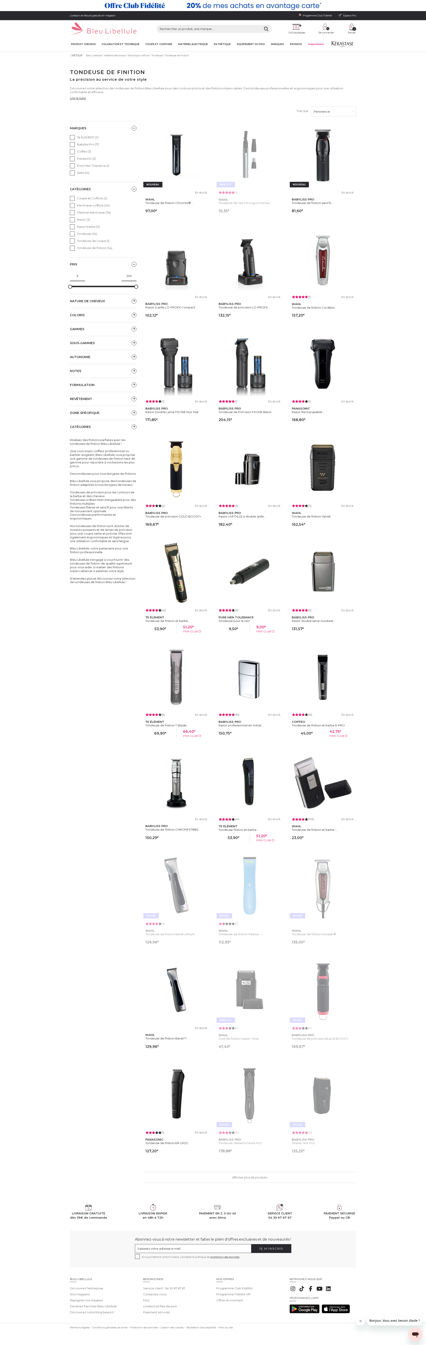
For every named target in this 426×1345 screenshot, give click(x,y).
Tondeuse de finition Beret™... (167, 1038)
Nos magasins (80, 1294)
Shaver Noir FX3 (303, 1143)
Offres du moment (229, 1300)
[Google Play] (305, 1312)
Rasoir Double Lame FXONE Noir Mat (172, 412)
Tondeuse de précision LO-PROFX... (244, 307)
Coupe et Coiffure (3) (92, 198)
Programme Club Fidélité (234, 1288)
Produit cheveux (83, 44)
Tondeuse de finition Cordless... (314, 307)
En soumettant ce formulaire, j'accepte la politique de (190, 1257)
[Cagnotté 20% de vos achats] (213, 5)
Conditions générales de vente (110, 1327)
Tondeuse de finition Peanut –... (241, 934)
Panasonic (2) (86, 158)
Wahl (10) (83, 172)
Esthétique (222, 44)
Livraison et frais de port (160, 1306)
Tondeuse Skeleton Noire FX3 (240, 1143)
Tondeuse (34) (87, 233)
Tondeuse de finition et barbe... (167, 621)
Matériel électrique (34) (94, 212)
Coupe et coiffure (158, 44)
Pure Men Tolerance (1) (93, 165)
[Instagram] (293, 1291)
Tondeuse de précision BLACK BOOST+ (320, 1038)
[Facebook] (310, 1291)
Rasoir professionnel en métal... (241, 725)
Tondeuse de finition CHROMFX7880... (172, 829)
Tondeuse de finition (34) (94, 248)
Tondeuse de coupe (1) (93, 241)
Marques (277, 44)
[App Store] (336, 1312)
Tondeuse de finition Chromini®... (169, 203)
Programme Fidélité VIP (233, 1294)
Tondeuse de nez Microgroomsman (244, 203)
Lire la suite (78, 98)
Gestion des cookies (172, 1327)
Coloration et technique (120, 44)
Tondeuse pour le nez (234, 621)
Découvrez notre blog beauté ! (92, 1312)
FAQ (146, 1300)
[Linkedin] (328, 1291)
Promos (296, 44)
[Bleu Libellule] (103, 28)
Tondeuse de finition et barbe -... (315, 829)
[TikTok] (301, 1291)
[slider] (70, 287)
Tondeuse (157, 55)
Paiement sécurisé (156, 1312)
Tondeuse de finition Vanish (311, 516)
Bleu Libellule (94, 55)
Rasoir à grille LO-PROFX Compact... (171, 307)
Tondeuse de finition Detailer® (314, 934)
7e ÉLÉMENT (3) (88, 137)
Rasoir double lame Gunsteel (312, 621)
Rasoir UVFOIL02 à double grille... (242, 516)
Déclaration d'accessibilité (201, 1327)
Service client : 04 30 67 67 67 (164, 1288)
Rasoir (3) (83, 219)
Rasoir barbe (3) (88, 226)
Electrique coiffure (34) (93, 205)
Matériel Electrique (193, 44)
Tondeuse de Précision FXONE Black (245, 412)
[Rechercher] (266, 29)
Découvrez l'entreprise (86, 1288)
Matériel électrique (115, 55)
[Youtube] (319, 1291)
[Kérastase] (342, 45)
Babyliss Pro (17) (88, 144)
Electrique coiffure (138, 55)
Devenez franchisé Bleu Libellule (93, 1306)
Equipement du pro (251, 44)
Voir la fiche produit (249, 221)
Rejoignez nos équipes (86, 1300)
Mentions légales (80, 1327)
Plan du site (226, 1327)
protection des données (224, 1257)
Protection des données (144, 1327)
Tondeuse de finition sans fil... (312, 203)
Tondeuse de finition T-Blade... (167, 725)
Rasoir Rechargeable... (308, 412)
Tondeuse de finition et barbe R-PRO (318, 725)
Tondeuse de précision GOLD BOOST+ (173, 516)
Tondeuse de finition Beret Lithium (170, 934)
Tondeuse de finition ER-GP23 (166, 1143)
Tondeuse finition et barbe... (238, 829)
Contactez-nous (154, 1294)
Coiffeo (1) (84, 151)
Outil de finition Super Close (239, 1038)
